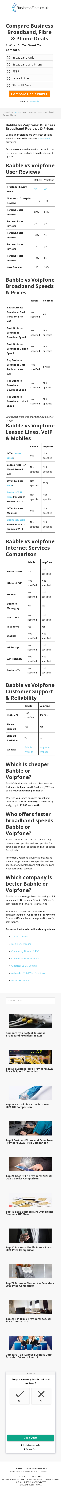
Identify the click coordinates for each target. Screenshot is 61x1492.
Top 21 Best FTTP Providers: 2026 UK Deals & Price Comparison (29, 1177)
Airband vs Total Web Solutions (28, 973)
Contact (20, 1471)
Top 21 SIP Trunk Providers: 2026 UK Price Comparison (28, 1320)
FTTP (15, 71)
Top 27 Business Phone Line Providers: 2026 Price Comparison (30, 1284)
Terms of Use (45, 1471)
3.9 (35, 189)
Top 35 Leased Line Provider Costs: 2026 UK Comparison (28, 1106)
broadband (44, 138)
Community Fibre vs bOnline (26, 958)
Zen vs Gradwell (19, 936)
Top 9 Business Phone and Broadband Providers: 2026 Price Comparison (29, 1141)
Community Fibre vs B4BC (25, 951)
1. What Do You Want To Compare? (23, 47)
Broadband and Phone (27, 64)
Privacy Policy (31, 1471)
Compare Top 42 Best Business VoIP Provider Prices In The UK (29, 1356)
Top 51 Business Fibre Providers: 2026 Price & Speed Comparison (29, 1070)
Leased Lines (21, 78)
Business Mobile (16, 519)
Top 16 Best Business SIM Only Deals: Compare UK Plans (29, 1213)
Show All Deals (22, 85)
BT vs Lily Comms (20, 980)
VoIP (9, 485)
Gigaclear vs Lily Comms (24, 965)
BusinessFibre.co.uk (30, 7)
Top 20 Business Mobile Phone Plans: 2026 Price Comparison (29, 1249)
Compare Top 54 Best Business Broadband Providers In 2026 (25, 1034)
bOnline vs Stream (21, 943)
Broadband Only (23, 57)
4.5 (45, 189)
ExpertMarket (34, 101)
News (12, 1471)
